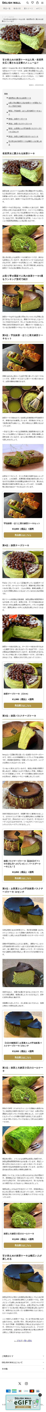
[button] (27, 2)
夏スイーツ (28, 8)
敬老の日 (17, 8)
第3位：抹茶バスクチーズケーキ (20, 124)
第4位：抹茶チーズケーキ (17, 119)
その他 (5, 1369)
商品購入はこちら (23, 535)
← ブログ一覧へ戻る (23, 1341)
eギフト (39, 8)
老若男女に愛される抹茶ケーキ (19, 98)
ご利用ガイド (7, 1356)
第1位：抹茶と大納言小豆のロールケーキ (23, 136)
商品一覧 (6, 8)
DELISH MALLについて (12, 1362)
